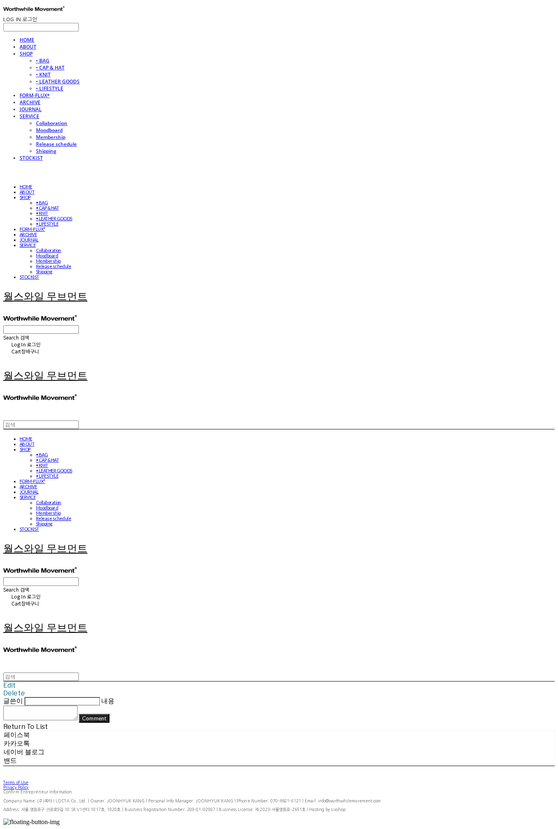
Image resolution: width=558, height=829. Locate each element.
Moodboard (49, 130)
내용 (107, 701)
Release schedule (56, 144)
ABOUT (28, 46)
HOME (27, 39)
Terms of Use (15, 782)
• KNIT (43, 74)
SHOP (26, 53)
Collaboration (51, 123)
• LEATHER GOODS (58, 81)
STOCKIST (31, 157)
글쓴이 (13, 701)
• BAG (42, 60)
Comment (94, 718)
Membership (50, 137)
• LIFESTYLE (49, 88)
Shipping (46, 150)
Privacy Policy (16, 787)
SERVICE (29, 116)
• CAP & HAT (50, 67)
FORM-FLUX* (35, 95)
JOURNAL (31, 109)
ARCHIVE (30, 102)
